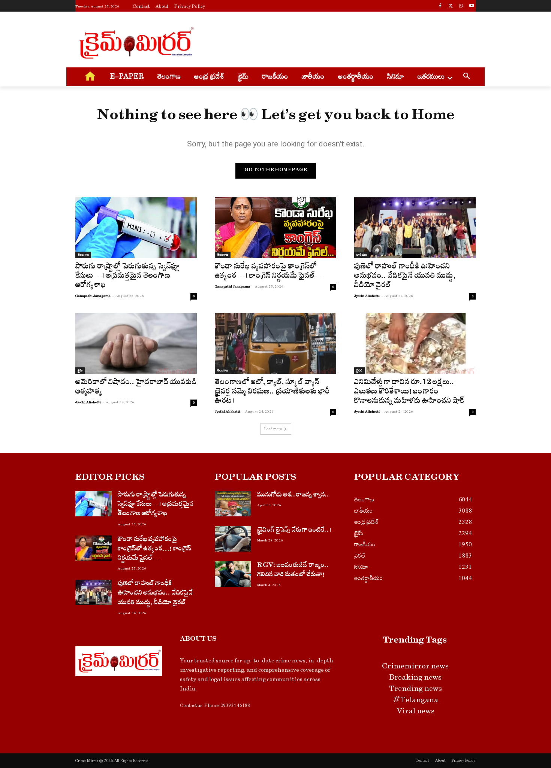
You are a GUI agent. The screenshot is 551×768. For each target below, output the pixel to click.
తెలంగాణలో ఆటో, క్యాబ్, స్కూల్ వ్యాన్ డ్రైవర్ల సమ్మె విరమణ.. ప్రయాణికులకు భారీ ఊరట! (272, 392)
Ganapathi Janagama (93, 296)
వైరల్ (359, 370)
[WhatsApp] (461, 6)
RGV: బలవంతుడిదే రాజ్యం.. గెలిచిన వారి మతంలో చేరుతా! (293, 570)
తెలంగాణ (83, 254)
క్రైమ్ (80, 370)
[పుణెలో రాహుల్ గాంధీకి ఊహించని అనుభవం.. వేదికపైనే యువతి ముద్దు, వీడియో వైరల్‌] (415, 227)
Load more (273, 429)
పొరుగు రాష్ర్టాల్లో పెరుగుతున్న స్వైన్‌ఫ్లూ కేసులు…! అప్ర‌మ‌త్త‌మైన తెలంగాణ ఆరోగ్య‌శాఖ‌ (127, 277)
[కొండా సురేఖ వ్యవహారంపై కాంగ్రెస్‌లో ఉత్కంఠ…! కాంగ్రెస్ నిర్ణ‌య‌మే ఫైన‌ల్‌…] (275, 227)
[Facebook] (440, 6)
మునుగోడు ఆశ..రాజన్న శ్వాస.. (293, 496)
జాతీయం (361, 254)
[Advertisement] (331, 41)
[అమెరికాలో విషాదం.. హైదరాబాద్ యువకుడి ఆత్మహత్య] (136, 343)
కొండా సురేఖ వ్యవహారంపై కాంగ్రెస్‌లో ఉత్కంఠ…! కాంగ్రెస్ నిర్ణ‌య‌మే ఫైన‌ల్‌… (269, 272)
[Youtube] (471, 6)
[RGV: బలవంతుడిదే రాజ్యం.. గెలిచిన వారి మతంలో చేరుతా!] (233, 574)
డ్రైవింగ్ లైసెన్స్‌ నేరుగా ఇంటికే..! (294, 531)
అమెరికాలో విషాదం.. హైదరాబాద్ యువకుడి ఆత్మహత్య (135, 387)
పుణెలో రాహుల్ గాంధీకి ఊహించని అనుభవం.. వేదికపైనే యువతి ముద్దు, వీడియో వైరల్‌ (405, 277)
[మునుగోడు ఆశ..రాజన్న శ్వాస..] (233, 503)
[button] (467, 77)
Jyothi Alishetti (367, 296)
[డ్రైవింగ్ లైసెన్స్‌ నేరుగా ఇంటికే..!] (233, 539)
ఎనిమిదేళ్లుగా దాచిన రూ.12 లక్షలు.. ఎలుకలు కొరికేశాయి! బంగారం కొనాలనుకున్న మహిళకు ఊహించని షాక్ (409, 392)
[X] (450, 6)
